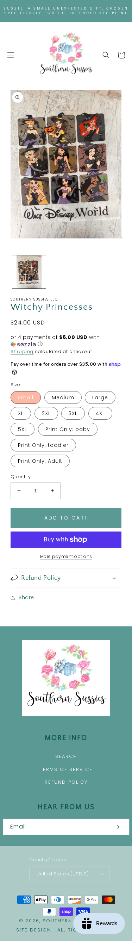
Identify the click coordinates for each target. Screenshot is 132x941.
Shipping (22, 351)
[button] (10, 55)
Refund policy (66, 782)
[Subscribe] (117, 827)
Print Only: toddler (43, 445)
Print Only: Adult (40, 461)
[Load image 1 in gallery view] (29, 272)
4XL (100, 413)
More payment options (66, 556)
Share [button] (26, 597)
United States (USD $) (63, 873)
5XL (22, 429)
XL (21, 413)
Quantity (21, 476)
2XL (46, 413)
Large (100, 397)
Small (25, 397)
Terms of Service (66, 769)
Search (66, 756)
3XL (73, 413)
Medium (63, 397)
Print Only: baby (67, 429)
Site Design (33, 930)
